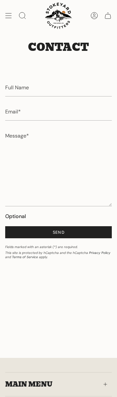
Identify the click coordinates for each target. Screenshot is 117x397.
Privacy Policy (99, 253)
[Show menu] (8, 15)
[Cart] (108, 15)
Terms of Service (25, 257)
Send (58, 232)
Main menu (28, 384)
